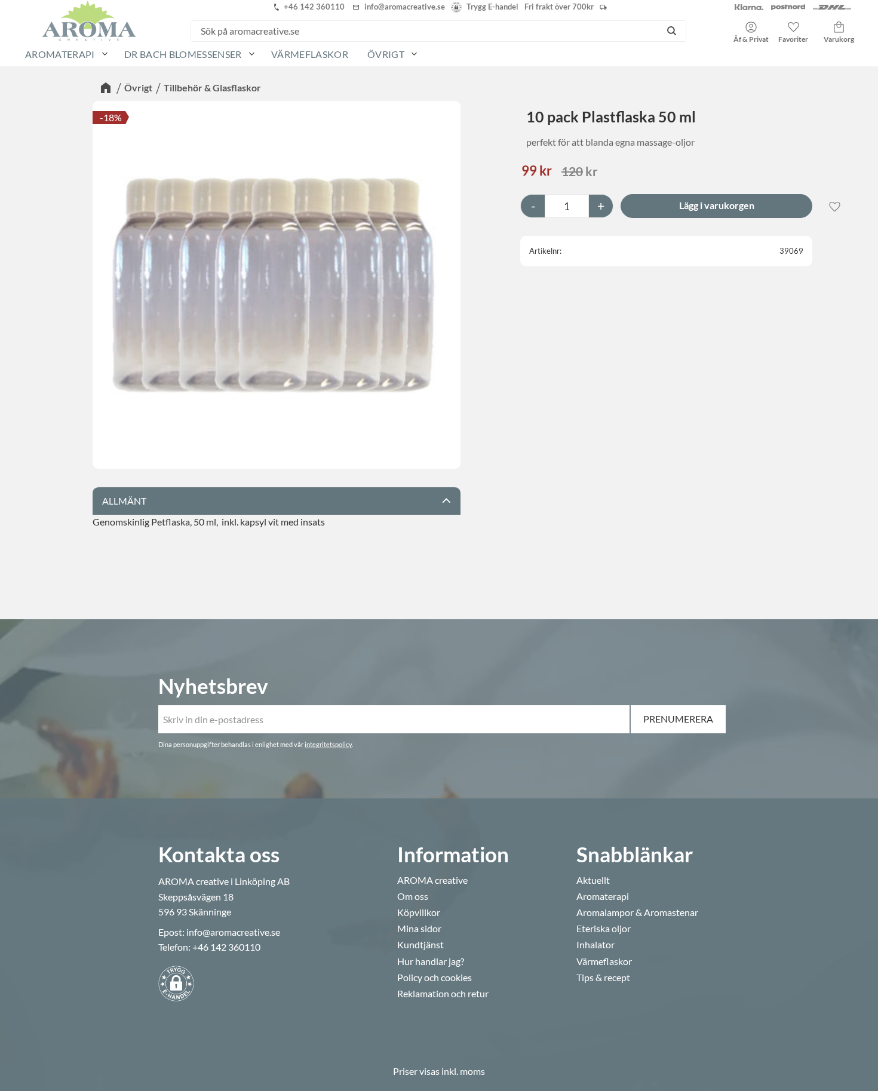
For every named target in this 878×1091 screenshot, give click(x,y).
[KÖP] (716, 206)
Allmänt (124, 500)
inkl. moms (463, 1071)
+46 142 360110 (226, 946)
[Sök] (672, 31)
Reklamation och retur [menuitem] (443, 993)
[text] (536, 171)
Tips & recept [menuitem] (603, 977)
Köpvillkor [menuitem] (418, 912)
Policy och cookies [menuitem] (434, 977)
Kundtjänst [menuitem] (420, 944)
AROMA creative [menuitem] (432, 880)
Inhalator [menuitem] (595, 944)
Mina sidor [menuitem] (419, 928)
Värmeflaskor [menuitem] (309, 54)
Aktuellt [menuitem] (593, 880)
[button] (793, 28)
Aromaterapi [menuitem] (60, 54)
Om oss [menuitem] (412, 896)
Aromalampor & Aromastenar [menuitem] (637, 912)
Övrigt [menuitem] (385, 54)
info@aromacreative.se (233, 932)
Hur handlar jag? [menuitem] (430, 961)
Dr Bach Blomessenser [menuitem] (182, 54)
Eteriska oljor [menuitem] (603, 928)
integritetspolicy (328, 744)
